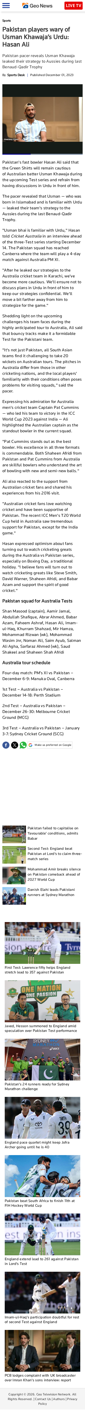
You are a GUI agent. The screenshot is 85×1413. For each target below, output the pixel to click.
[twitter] (14, 745)
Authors (59, 1399)
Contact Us (43, 1399)
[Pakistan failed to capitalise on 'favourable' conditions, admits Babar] (14, 834)
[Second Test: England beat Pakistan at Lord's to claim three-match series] (14, 855)
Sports (6, 20)
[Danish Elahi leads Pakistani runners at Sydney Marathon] (14, 896)
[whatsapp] (23, 745)
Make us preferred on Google (53, 745)
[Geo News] (37, 5)
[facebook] (5, 745)
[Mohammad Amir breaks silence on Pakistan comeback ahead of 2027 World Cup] (14, 875)
